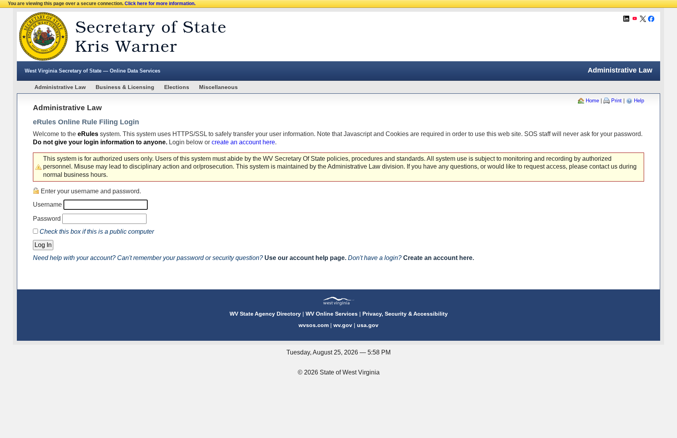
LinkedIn (626, 19)
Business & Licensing (125, 87)
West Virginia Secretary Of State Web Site (118, 36)
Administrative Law (60, 87)
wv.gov (342, 325)
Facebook (651, 19)
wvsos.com (314, 325)
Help (639, 101)
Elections (176, 87)
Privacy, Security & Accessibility (405, 314)
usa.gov (367, 325)
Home (592, 101)
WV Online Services (332, 314)
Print (616, 101)
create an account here (243, 142)
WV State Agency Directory (265, 314)
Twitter (643, 19)
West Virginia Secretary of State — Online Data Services (92, 71)
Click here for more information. (160, 3)
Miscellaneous (218, 87)
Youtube (635, 19)
